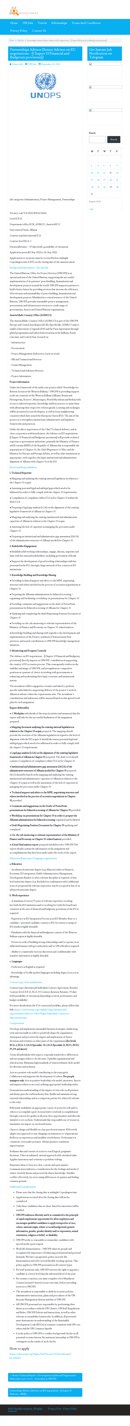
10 (92, 172)
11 (98, 172)
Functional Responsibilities (23, 467)
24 (92, 187)
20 (111, 180)
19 (104, 180)
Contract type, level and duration (26, 982)
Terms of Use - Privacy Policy (62, 1408)
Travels (42, 23)
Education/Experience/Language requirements (33, 858)
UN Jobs (28, 23)
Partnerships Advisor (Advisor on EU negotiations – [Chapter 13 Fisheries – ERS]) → (41, 1392)
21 (117, 180)
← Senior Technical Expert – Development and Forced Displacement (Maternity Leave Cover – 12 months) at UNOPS (43, 1377)
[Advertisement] (45, 127)
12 (104, 172)
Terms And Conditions (86, 23)
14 (117, 172)
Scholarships (59, 23)
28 (117, 187)
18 (98, 180)
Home (14, 23)
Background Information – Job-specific (29, 267)
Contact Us (39, 31)
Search (92, 133)
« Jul (91, 209)
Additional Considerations (23, 1186)
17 (92, 180)
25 (98, 187)
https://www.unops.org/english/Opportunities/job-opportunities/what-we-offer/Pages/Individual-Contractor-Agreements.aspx (40, 1013)
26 (104, 187)
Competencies (17, 1023)
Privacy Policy (18, 31)
